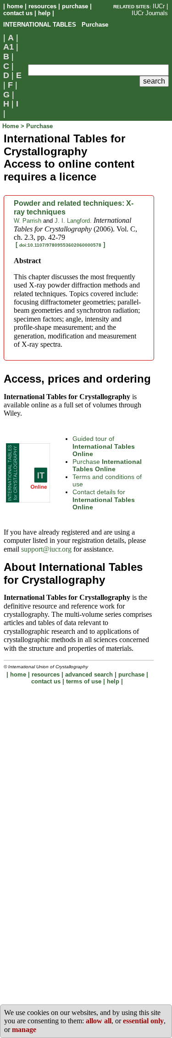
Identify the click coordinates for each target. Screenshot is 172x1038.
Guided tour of (103, 446)
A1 (8, 46)
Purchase (107, 465)
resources (42, 6)
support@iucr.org (46, 549)
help (44, 13)
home (15, 6)
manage (24, 1029)
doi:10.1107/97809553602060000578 (60, 245)
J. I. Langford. (73, 220)
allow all (98, 1021)
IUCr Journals (150, 13)
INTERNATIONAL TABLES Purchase (55, 24)
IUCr (159, 6)
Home (11, 126)
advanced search (89, 674)
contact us (18, 13)
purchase (75, 6)
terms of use (83, 681)
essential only (143, 1021)
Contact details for (103, 499)
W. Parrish (27, 220)
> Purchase (37, 126)
